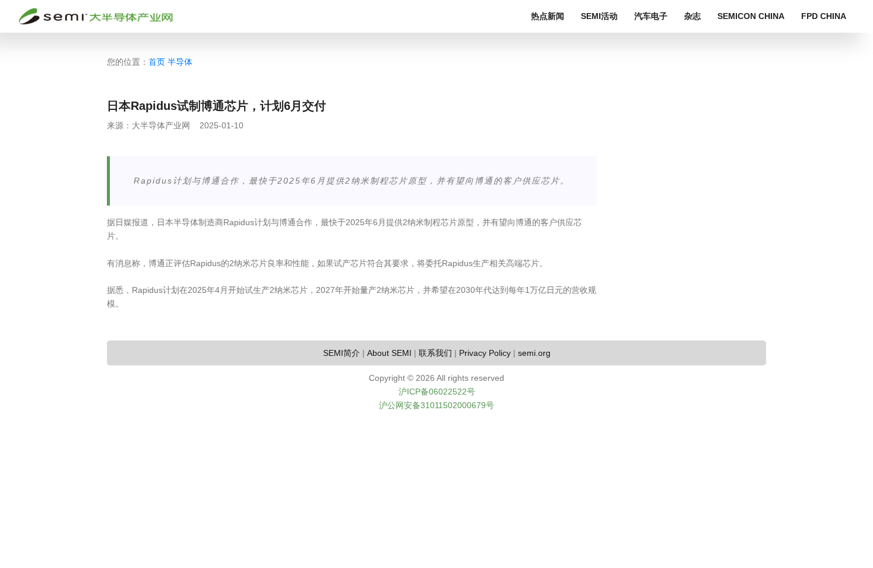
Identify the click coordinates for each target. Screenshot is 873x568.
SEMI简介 (341, 353)
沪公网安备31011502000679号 (436, 405)
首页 (156, 62)
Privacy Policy (485, 353)
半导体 (179, 62)
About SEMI (389, 353)
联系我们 (435, 353)
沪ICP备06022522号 (436, 391)
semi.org (534, 353)
